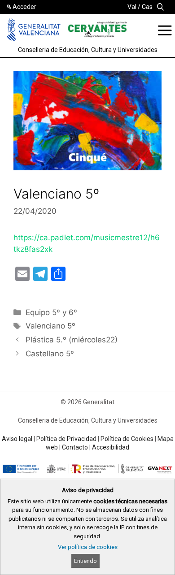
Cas (147, 6)
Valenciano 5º (50, 325)
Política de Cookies (127, 438)
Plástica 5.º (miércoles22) (72, 339)
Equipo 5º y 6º (51, 312)
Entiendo (85, 561)
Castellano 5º (50, 353)
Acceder (24, 6)
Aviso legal (17, 438)
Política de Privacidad (66, 438)
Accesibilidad (110, 447)
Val (131, 6)
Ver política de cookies (88, 547)
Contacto (75, 447)
